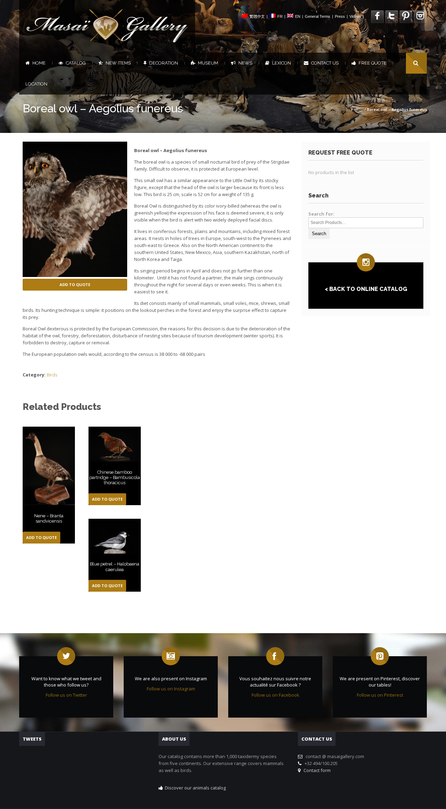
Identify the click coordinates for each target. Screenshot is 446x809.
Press (340, 16)
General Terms (317, 16)
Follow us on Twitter (66, 695)
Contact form (316, 770)
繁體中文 (257, 16)
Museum (208, 63)
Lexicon (281, 63)
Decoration (163, 63)
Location (36, 84)
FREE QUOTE (372, 63)
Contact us (325, 63)
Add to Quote (75, 284)
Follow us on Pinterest (380, 695)
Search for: (321, 214)
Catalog (76, 63)
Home (39, 63)
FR (280, 16)
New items (118, 63)
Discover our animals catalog (195, 788)
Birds (358, 109)
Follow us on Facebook (275, 695)
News (245, 63)
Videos (355, 16)
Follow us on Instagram (171, 689)
